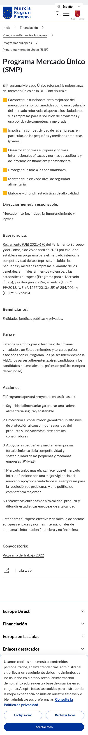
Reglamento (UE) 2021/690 (24, 244)
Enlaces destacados (44, 649)
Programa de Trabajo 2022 (23, 555)
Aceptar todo (44, 727)
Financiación (44, 624)
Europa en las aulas (44, 636)
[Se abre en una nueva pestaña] (77, 13)
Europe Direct (44, 611)
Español (69, 6)
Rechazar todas (65, 715)
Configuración (23, 715)
